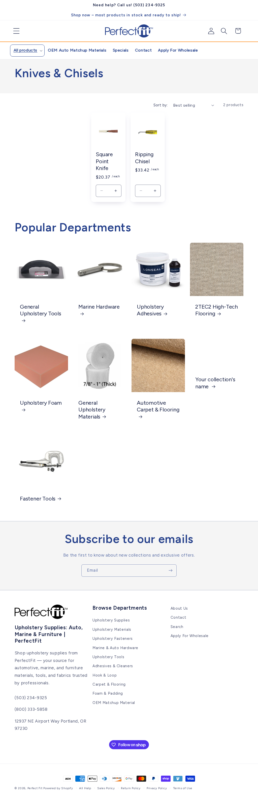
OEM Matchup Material (113, 702)
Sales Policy (106, 788)
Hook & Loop (104, 675)
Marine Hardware (99, 306)
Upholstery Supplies (111, 620)
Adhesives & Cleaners (112, 666)
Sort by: (160, 105)
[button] (14, 31)
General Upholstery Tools (40, 310)
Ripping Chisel (144, 157)
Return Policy (131, 788)
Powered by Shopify (58, 788)
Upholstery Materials (111, 629)
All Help (85, 788)
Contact (178, 617)
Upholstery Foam (41, 402)
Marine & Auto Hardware (115, 648)
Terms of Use (182, 788)
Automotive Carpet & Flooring (158, 406)
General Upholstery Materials (91, 409)
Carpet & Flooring (109, 684)
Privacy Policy (157, 788)
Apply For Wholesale (190, 636)
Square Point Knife (104, 161)
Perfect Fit (35, 788)
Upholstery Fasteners (112, 638)
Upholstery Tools (108, 657)
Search (177, 626)
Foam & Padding (107, 693)
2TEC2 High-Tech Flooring (216, 310)
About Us (179, 608)
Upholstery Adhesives (150, 310)
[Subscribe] (170, 570)
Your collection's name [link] (215, 383)
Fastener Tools (37, 498)
